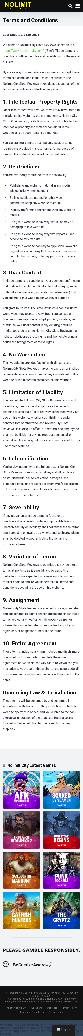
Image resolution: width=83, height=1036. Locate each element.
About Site (36, 1007)
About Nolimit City (16, 1007)
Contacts (52, 1007)
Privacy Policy (69, 1007)
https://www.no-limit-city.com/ (23, 51)
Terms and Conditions (32, 1012)
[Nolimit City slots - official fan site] (18, 5)
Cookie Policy (55, 1012)
